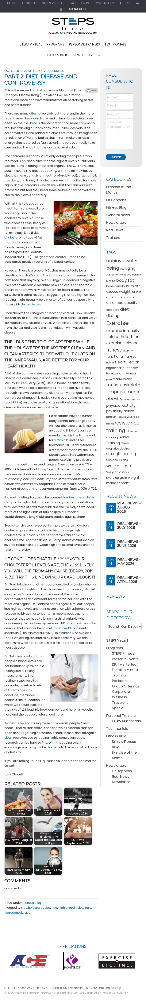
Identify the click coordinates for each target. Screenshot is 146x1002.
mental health (122, 379)
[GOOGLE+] (129, 3)
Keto (33, 123)
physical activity (121, 405)
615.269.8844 (77, 9)
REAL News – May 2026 (129, 562)
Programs (114, 648)
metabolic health (59, 628)
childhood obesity (121, 302)
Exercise (117, 323)
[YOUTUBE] (61, 9)
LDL (27, 912)
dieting (113, 315)
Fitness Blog (32, 903)
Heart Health (127, 362)
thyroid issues (31, 304)
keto (87, 907)
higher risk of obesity (122, 368)
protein (111, 417)
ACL (122, 269)
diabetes (112, 310)
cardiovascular (124, 297)
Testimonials (117, 728)
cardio (110, 297)
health (110, 362)
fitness (114, 350)
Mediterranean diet (77, 497)
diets (8, 737)
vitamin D (61, 440)
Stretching (112, 459)
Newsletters (116, 222)
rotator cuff (132, 431)
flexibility (128, 350)
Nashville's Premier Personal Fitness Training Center (48, 993)
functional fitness (121, 356)
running (112, 437)
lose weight (115, 373)
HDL (54, 907)
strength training (121, 453)
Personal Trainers (121, 715)
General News (118, 215)
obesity (114, 399)
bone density (115, 286)
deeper (52, 747)
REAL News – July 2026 (129, 526)
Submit (116, 157)
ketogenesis (14, 912)
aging (130, 268)
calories (136, 291)
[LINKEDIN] (137, 3)
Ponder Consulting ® (115, 993)
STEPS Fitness (73, 27)
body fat (125, 280)
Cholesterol (34, 907)
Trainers (113, 237)
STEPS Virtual (117, 640)
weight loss (118, 466)
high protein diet (71, 907)
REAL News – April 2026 (129, 580)
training (123, 459)
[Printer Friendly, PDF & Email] (91, 90)
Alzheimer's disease (118, 274)
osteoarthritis (131, 399)
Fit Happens (116, 200)
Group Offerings (126, 686)
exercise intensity (122, 330)
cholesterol (12, 237)
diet (47, 907)
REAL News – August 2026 (129, 507)
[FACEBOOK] (120, 3)
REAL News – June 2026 (129, 544)
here (54, 407)
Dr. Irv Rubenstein (126, 721)
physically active (120, 411)
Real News (115, 230)
